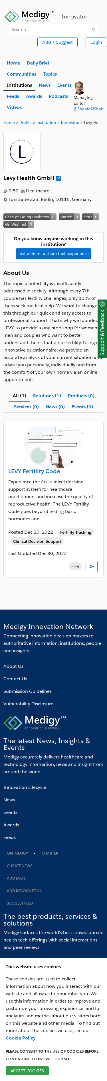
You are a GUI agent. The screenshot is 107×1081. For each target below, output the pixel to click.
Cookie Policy (20, 1038)
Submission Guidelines (27, 691)
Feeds (9, 837)
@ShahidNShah (89, 108)
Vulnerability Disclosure (28, 704)
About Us (13, 666)
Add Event (17, 878)
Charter (50, 853)
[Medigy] (29, 16)
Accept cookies (27, 1070)
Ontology (17, 853)
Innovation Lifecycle (24, 787)
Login (96, 42)
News (9, 800)
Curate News (19, 865)
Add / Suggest (57, 42)
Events (10, 812)
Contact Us (15, 679)
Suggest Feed (20, 903)
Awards (11, 825)
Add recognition (25, 890)
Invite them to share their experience (53, 253)
